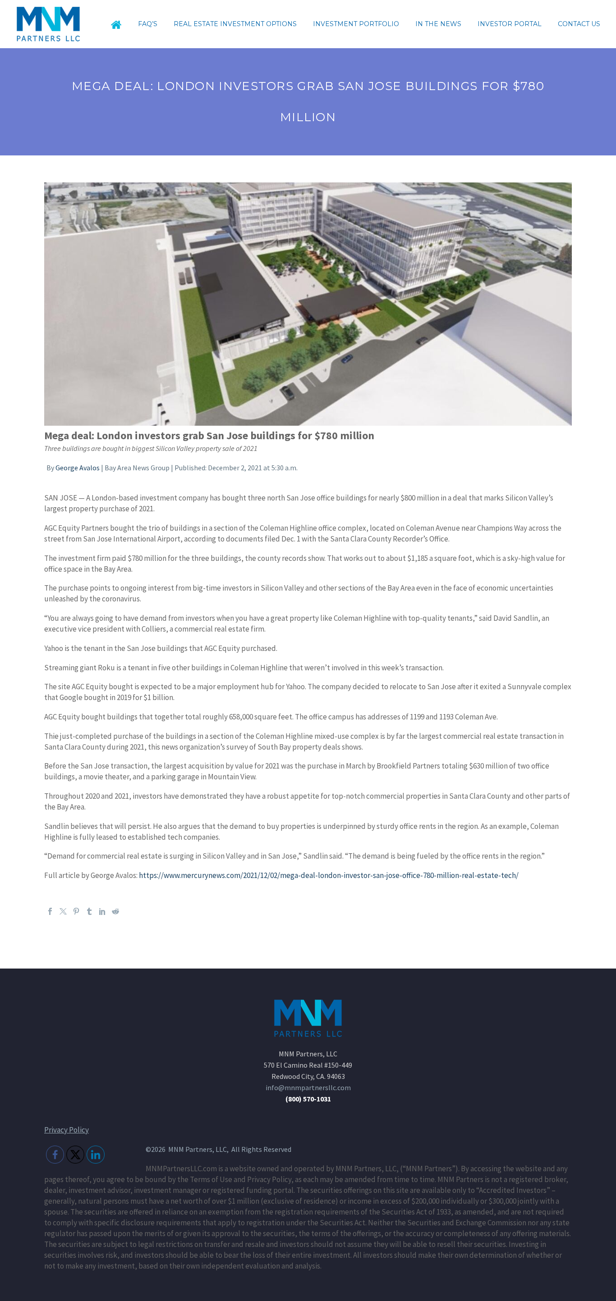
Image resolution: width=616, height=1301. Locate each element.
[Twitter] (63, 911)
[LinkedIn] (102, 911)
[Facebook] (50, 911)
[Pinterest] (76, 911)
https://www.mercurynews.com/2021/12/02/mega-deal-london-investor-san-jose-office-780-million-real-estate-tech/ (329, 875)
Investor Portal (510, 24)
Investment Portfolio (356, 24)
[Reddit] (115, 911)
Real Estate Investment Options (235, 24)
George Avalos (77, 467)
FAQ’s (147, 24)
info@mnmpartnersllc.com (308, 1087)
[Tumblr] (89, 911)
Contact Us (579, 24)
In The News (438, 24)
